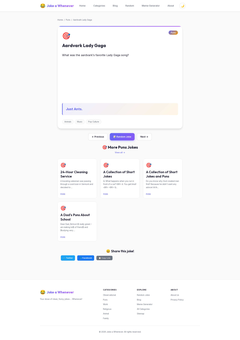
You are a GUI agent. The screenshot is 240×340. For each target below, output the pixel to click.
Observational (109, 295)
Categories (99, 5)
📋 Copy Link (104, 258)
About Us (175, 295)
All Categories (143, 309)
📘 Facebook (85, 258)
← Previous (98, 136)
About (171, 5)
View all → (120, 152)
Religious (107, 309)
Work (105, 304)
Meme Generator (151, 5)
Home (82, 5)
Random (129, 5)
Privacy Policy (177, 300)
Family (106, 318)
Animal (106, 313)
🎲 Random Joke (122, 136)
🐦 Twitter (68, 258)
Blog (115, 5)
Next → (144, 136)
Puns (68, 20)
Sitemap (140, 313)
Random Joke (143, 295)
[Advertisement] (120, 80)
